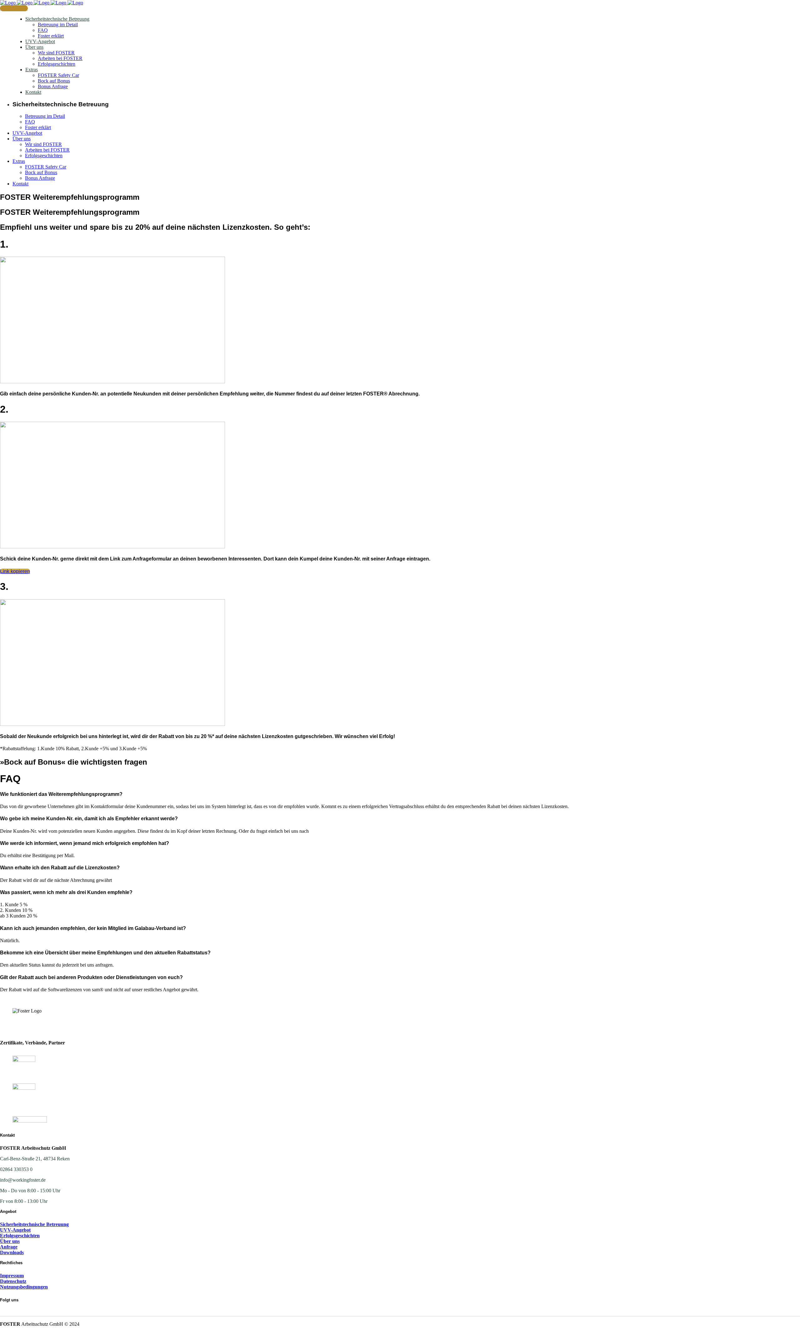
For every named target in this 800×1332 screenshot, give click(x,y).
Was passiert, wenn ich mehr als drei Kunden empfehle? (66, 892)
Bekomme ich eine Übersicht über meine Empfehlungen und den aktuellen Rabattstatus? (105, 952)
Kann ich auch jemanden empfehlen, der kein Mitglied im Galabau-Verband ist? (93, 928)
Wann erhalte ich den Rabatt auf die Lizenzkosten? (60, 867)
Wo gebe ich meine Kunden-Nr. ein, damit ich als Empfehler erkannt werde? (89, 818)
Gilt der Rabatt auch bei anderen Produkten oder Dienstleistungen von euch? (91, 977)
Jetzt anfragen (14, 8)
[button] (400, 794)
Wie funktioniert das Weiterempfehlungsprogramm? (61, 794)
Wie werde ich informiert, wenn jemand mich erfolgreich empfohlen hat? (84, 843)
